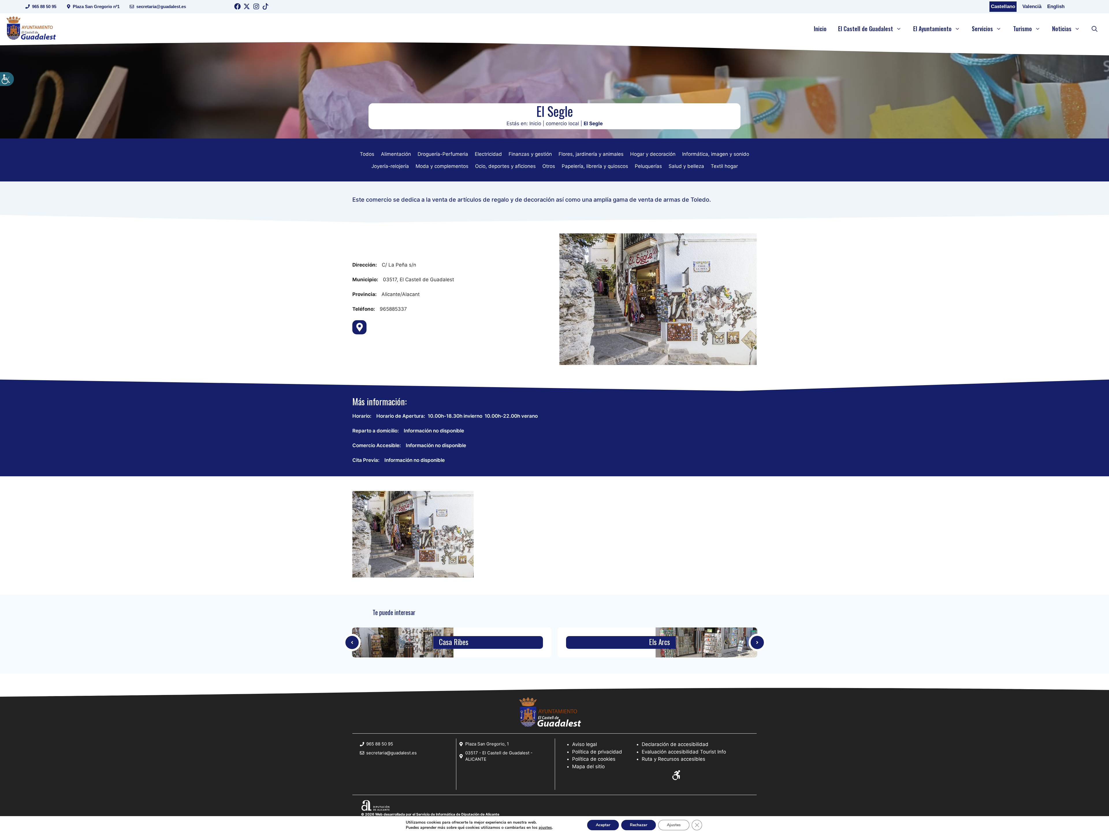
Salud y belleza (686, 166)
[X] (246, 7)
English (1056, 6)
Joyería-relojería (390, 166)
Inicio (820, 28)
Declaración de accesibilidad (675, 744)
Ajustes (674, 825)
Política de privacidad (597, 752)
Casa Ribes (453, 642)
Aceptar (603, 825)
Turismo (1022, 28)
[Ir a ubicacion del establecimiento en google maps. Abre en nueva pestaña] (359, 327)
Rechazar (638, 825)
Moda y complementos (442, 166)
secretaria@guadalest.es (161, 6)
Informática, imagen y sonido (715, 154)
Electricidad (488, 154)
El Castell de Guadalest (865, 28)
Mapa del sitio (588, 766)
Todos (367, 154)
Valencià (1031, 6)
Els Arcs (659, 642)
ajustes (545, 827)
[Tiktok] (265, 7)
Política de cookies (593, 759)
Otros (548, 166)
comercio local (562, 123)
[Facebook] (237, 7)
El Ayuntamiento (932, 28)
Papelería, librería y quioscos (595, 166)
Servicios (982, 28)
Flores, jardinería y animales (591, 154)
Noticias (1061, 28)
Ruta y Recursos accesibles (673, 759)
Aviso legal (584, 744)
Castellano (1003, 6)
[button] (1094, 28)
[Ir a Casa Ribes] (352, 642)
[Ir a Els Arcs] (706, 642)
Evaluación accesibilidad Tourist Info (684, 752)
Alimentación (396, 154)
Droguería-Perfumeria (443, 154)
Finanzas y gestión (530, 154)
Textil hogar (724, 166)
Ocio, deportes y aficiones (505, 166)
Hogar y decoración (653, 154)
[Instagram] (256, 7)
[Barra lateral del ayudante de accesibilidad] (7, 79)
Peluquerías (648, 166)
